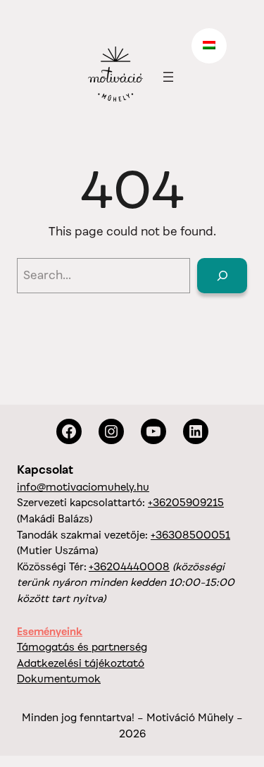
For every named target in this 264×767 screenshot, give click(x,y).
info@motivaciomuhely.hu (83, 486)
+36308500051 (190, 534)
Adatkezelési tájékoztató (80, 663)
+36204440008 (129, 566)
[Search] (222, 275)
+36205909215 (186, 502)
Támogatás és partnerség (82, 647)
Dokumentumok (59, 678)
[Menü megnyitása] (168, 76)
